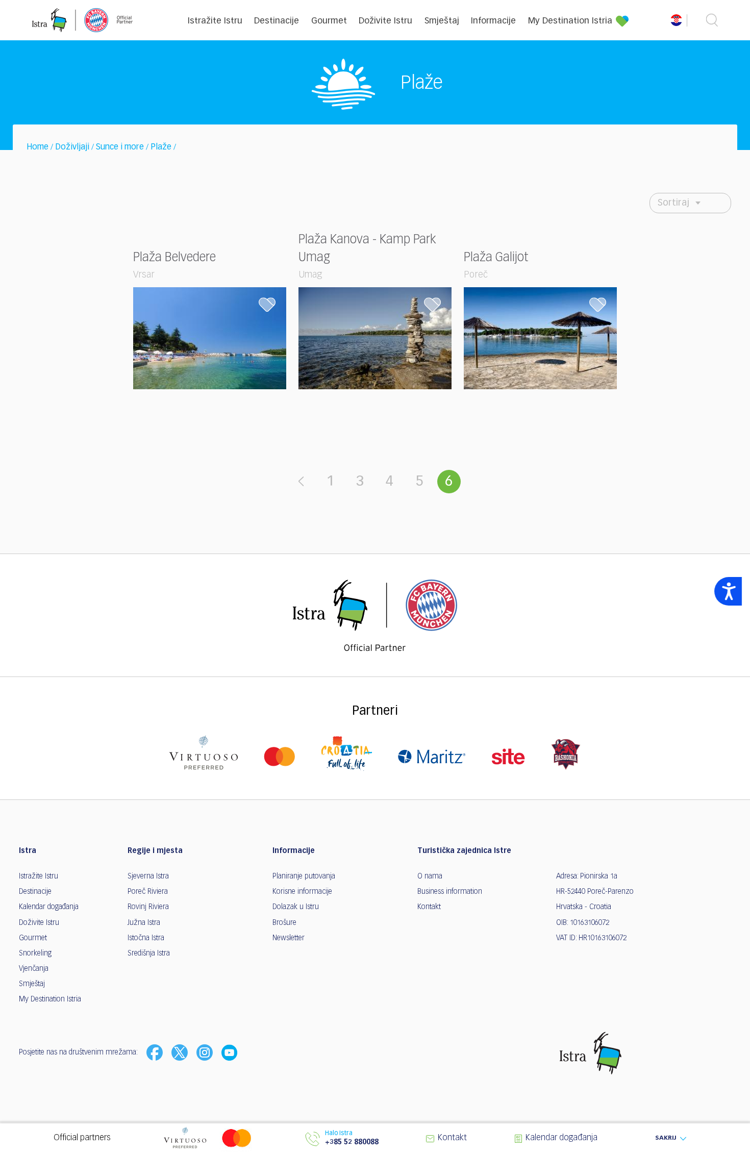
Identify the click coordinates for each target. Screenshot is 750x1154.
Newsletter (288, 938)
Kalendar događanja (49, 907)
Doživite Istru (385, 21)
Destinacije (276, 21)
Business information (449, 891)
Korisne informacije (302, 891)
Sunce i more (120, 147)
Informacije (493, 21)
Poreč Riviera (148, 891)
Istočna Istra (146, 938)
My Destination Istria (570, 21)
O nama (429, 876)
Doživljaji (72, 147)
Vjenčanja (33, 968)
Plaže (161, 147)
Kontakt (429, 907)
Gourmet (329, 21)
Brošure (284, 922)
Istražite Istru (215, 21)
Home (37, 147)
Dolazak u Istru (295, 907)
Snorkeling (35, 953)
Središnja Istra (149, 953)
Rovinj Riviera (148, 907)
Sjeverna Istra (148, 876)
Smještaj (441, 21)
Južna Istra (144, 922)
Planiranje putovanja (303, 876)
